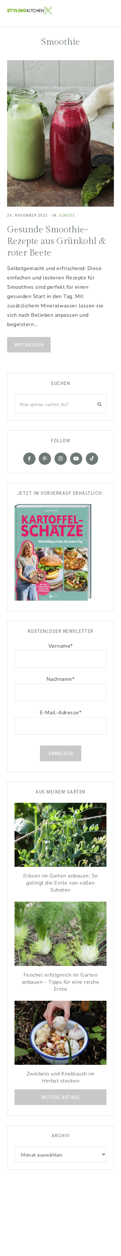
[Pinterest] (45, 458)
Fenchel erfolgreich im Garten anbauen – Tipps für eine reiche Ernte (60, 982)
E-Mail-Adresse (61, 712)
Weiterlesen (29, 344)
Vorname (60, 646)
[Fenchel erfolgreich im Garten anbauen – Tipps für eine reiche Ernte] (60, 935)
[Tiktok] (92, 458)
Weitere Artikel (60, 1097)
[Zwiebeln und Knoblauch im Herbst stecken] (60, 1034)
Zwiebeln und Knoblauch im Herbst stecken (60, 1077)
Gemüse (67, 215)
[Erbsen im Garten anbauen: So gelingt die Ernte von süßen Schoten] (60, 836)
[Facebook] (29, 458)
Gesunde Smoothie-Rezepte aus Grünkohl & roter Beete (56, 241)
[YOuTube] (76, 458)
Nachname (60, 679)
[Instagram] (61, 458)
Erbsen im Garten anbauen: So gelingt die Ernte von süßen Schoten (60, 883)
